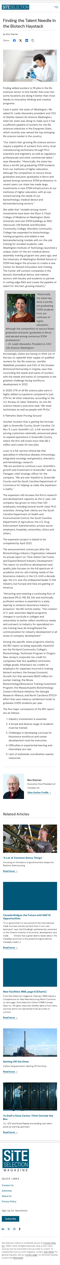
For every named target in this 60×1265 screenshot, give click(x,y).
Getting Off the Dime (16, 1061)
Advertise (7, 1190)
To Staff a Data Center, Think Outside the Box (28, 1117)
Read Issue (9, 1071)
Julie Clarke (49, 1252)
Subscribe (10, 1218)
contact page (31, 1255)
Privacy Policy (9, 1201)
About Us (6, 1196)
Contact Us (8, 1185)
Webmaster (18, 1258)
